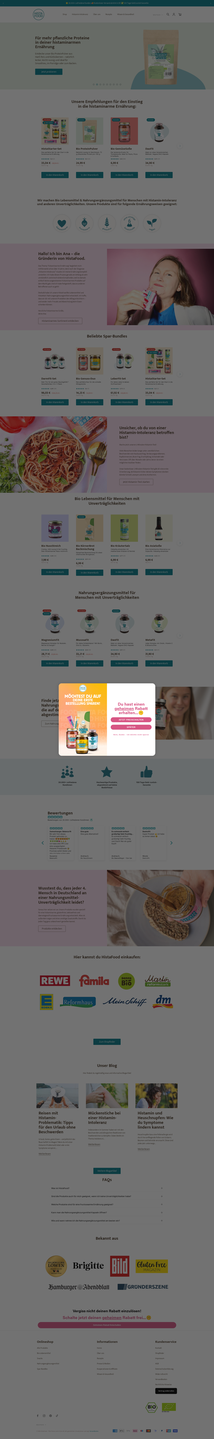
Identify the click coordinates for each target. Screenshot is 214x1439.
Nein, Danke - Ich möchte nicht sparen (131, 735)
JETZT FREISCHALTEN (131, 719)
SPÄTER (131, 727)
